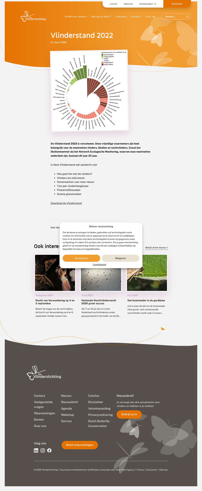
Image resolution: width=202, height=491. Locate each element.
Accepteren (81, 258)
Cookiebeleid (99, 264)
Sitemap (163, 469)
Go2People (93, 469)
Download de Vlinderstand (66, 203)
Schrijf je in (129, 414)
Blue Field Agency (125, 469)
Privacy (140, 469)
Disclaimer (151, 469)
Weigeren (120, 258)
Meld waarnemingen (79, 444)
